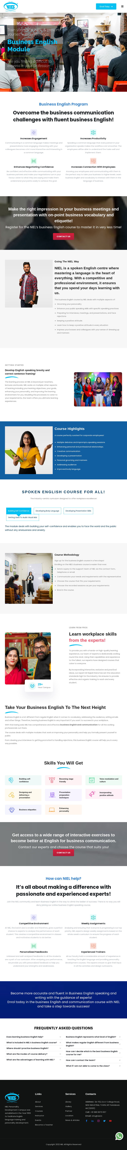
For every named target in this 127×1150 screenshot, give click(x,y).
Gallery (68, 1106)
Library (68, 1101)
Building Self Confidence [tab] (18, 511)
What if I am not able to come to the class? (88, 1065)
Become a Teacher (44, 1124)
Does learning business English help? (24, 1036)
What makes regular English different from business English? (92, 1044)
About (38, 1101)
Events (38, 1120)
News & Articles (72, 1120)
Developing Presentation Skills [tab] (78, 511)
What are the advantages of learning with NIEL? (30, 1059)
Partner (68, 1111)
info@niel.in (97, 1116)
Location (69, 1115)
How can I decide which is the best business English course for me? (92, 1053)
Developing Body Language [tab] (47, 511)
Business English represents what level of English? (91, 1036)
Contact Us (63, 236)
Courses (39, 1111)
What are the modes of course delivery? (26, 1054)
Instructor (39, 1115)
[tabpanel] (63, 528)
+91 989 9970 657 (98, 1112)
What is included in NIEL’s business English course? (31, 1042)
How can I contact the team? (80, 1060)
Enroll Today (105, 6)
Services (39, 1106)
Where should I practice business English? (27, 1048)
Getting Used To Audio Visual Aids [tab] (22, 517)
